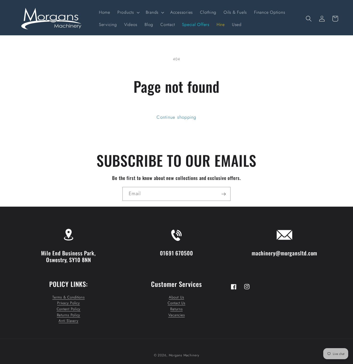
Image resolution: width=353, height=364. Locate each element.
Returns (176, 309)
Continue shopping (176, 117)
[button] (128, 12)
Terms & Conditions (68, 297)
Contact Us (176, 303)
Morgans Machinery (184, 355)
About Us (176, 297)
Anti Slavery (68, 320)
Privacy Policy (68, 303)
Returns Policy (68, 315)
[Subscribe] (223, 194)
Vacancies (176, 315)
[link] (68, 224)
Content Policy (69, 309)
